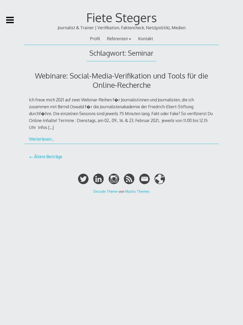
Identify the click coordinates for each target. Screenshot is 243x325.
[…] (51, 127)
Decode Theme (105, 191)
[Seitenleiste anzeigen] (10, 20)
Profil (95, 38)
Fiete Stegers (121, 17)
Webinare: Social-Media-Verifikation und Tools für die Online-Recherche (121, 80)
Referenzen (117, 38)
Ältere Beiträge (48, 156)
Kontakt (145, 38)
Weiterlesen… (41, 139)
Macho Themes (137, 191)
